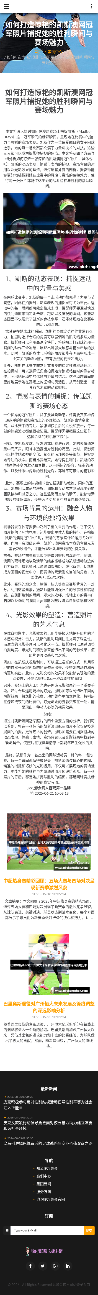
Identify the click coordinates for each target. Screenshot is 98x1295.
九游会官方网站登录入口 (71, 1284)
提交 (89, 1230)
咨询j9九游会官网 (50, 1199)
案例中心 (55, 51)
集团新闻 (43, 1184)
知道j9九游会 (47, 1168)
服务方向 (43, 1191)
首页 (38, 51)
